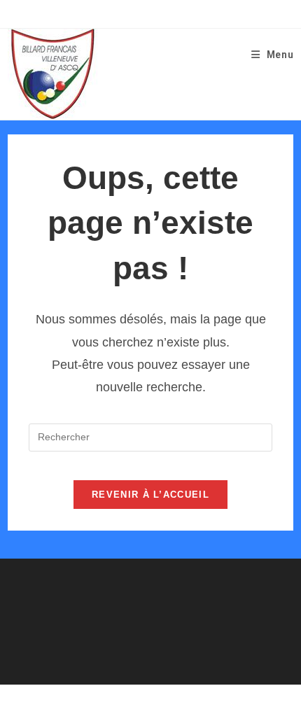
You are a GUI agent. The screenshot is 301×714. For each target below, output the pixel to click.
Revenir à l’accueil (150, 494)
